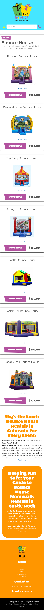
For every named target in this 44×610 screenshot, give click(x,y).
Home (22, 567)
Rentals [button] (21, 569)
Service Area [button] (21, 574)
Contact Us (22, 576)
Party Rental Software (13, 604)
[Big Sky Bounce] (22, 11)
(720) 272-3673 (22, 591)
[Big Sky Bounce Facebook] (20, 556)
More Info (22, 88)
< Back (6, 37)
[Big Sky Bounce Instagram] (23, 556)
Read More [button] (22, 460)
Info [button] (21, 572)
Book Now (15, 95)
